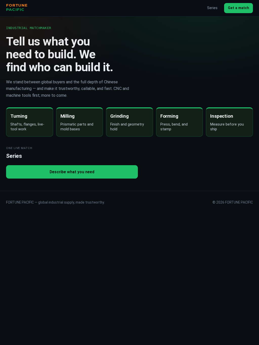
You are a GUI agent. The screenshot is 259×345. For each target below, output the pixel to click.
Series (212, 8)
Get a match (238, 8)
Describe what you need (72, 171)
